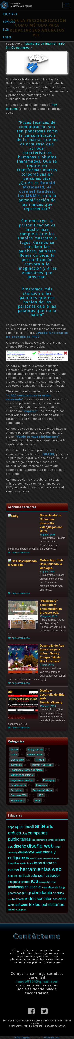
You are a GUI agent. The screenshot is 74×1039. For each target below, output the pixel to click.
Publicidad (16, 790)
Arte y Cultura (35, 749)
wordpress (21, 909)
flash (25, 857)
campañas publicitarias (28, 836)
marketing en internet (24, 886)
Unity (37, 800)
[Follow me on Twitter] (44, 1010)
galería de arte (26, 863)
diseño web (40, 845)
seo (55, 899)
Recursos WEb (19, 795)
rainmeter (18, 899)
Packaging (49, 780)
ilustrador (51, 875)
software (21, 904)
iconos (18, 876)
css (10, 846)
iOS (34, 881)
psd (9, 899)
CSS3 (14, 754)
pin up (26, 892)
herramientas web (41, 868)
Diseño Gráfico (35, 754)
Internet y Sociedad (42, 764)
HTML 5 (40, 759)
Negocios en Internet (22, 780)
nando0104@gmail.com (37, 981)
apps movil (24, 826)
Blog (6, 29)
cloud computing (39, 839)
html (10, 876)
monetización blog (53, 887)
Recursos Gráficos (42, 790)
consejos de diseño (56, 839)
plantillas (58, 893)
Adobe (14, 749)
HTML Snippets (22, 1037)
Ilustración (16, 764)
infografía (14, 882)
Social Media (18, 800)
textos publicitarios (46, 904)
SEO (61, 43)
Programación (18, 785)
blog (24, 833)
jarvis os (42, 881)
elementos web (30, 851)
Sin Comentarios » (19, 47)
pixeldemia (42, 892)
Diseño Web (17, 759)
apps (11, 827)
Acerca (7, 37)
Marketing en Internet (40, 43)
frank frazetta (36, 858)
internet (25, 882)
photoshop (14, 893)
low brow (51, 881)
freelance (47, 858)
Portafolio (10, 13)
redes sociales (38, 898)
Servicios (9, 21)
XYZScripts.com (51, 1037)
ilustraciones (33, 875)
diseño (20, 846)
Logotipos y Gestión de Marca (27, 769)
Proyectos (41, 785)
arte (40, 825)
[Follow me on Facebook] (31, 1010)
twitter (12, 909)
